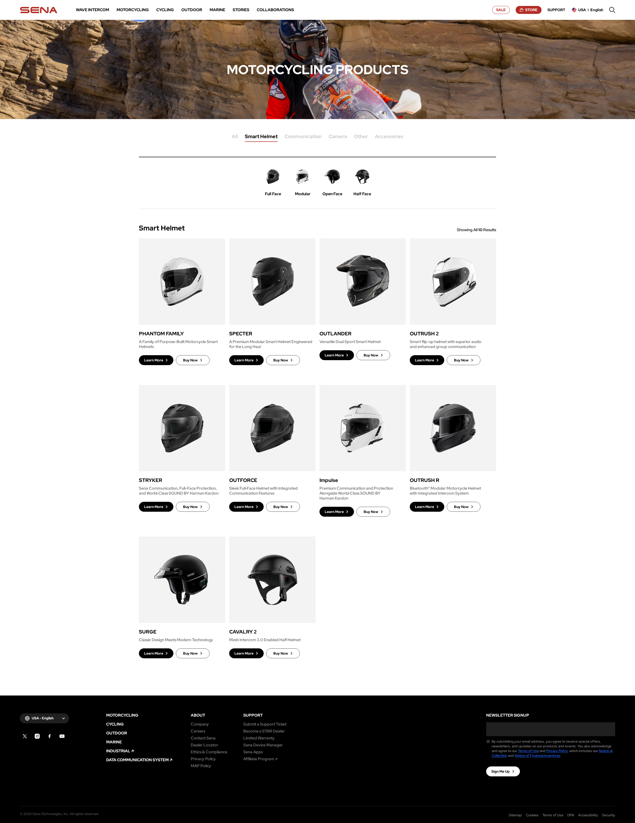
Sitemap (515, 815)
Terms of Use (528, 751)
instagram (37, 736)
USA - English (43, 718)
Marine (114, 742)
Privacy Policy (203, 759)
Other (361, 137)
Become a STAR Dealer (264, 731)
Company (200, 724)
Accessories (389, 137)
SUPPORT (253, 715)
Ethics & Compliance (209, 752)
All (235, 137)
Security (608, 815)
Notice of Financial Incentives (537, 755)
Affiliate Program (258, 759)
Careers (198, 731)
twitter (25, 736)
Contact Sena (203, 738)
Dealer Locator (204, 745)
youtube (62, 736)
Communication (303, 137)
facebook (50, 736)
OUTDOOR (116, 733)
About (198, 715)
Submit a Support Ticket (264, 724)
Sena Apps (253, 752)
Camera (338, 137)
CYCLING (115, 724)
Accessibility (588, 815)
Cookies (532, 815)
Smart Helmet (261, 137)
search (612, 10)
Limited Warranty (259, 738)
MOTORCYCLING (122, 715)
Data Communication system (137, 760)
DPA (570, 815)
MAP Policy (201, 766)
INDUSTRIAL (118, 751)
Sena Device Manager (263, 745)
